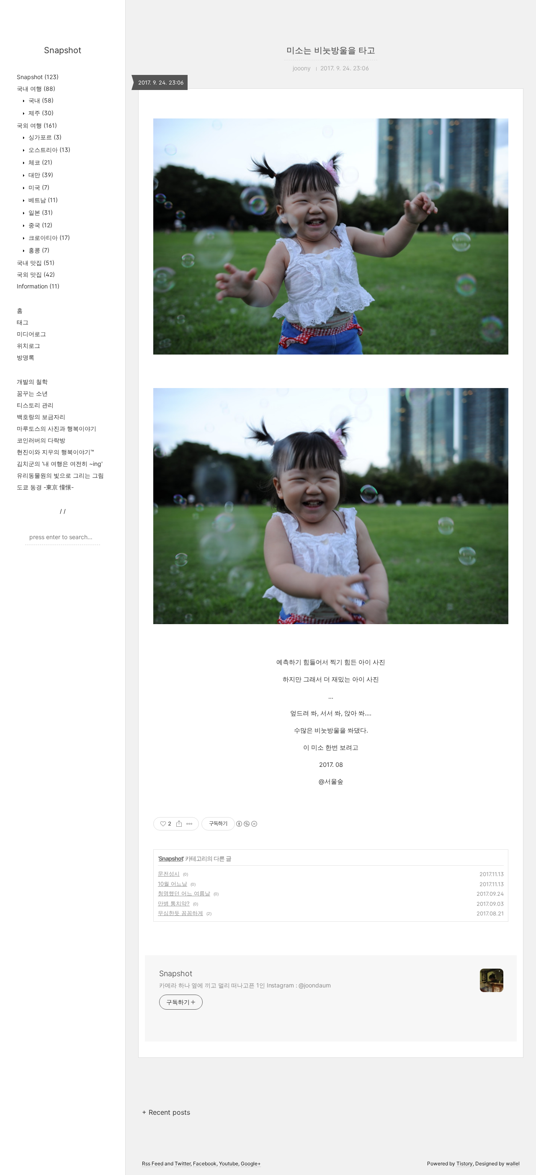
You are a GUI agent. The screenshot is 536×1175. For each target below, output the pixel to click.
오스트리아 (48, 149)
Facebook (204, 1163)
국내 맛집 (35, 262)
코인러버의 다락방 (41, 440)
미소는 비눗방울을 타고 (330, 50)
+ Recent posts (166, 1112)
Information (38, 286)
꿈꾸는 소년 (32, 393)
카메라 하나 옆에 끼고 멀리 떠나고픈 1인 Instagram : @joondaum (245, 985)
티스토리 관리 (35, 405)
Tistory (464, 1163)
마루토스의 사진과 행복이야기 (56, 428)
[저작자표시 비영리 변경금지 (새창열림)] (246, 823)
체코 (39, 162)
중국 (39, 225)
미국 (38, 187)
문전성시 (169, 873)
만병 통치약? (174, 903)
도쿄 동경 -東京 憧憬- (45, 487)
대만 (40, 174)
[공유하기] (179, 824)
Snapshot (62, 50)
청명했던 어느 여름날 (184, 893)
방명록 (25, 357)
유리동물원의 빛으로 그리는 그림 (60, 475)
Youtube (228, 1163)
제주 (40, 112)
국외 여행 (37, 125)
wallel (513, 1163)
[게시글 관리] (189, 824)
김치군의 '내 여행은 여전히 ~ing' (60, 463)
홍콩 (38, 250)
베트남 (42, 199)
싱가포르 (44, 137)
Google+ (251, 1163)
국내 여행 (36, 88)
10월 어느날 (172, 883)
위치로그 (28, 345)
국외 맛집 (36, 274)
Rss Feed (152, 1163)
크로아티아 (48, 237)
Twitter (183, 1163)
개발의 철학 (32, 381)
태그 (22, 322)
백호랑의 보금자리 (41, 416)
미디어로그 (31, 333)
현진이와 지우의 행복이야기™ (55, 451)
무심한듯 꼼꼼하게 (180, 913)
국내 (40, 100)
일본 (40, 212)
